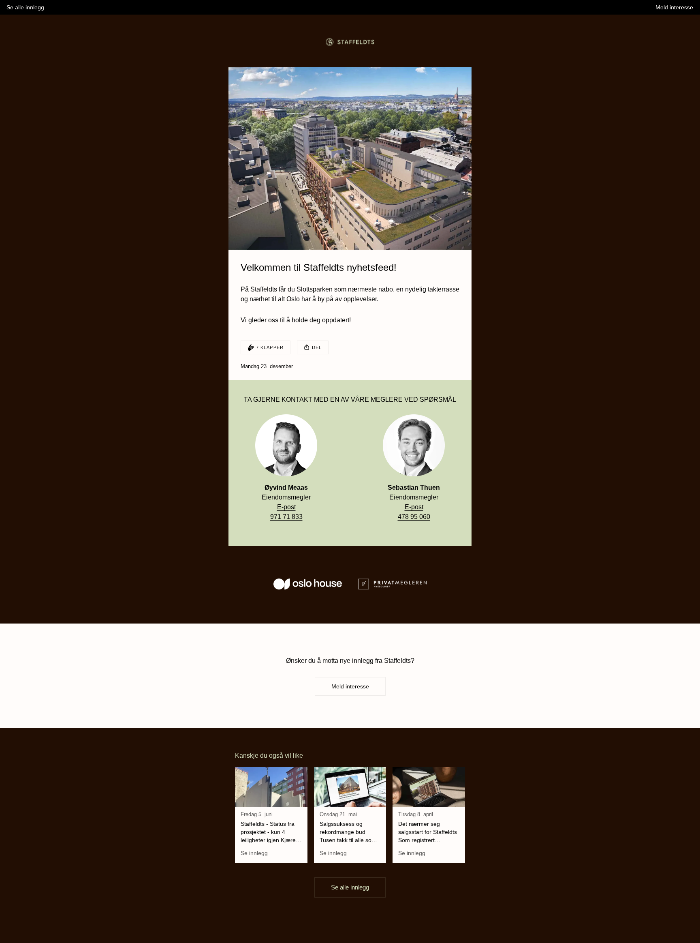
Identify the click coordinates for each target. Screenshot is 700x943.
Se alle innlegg (350, 887)
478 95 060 (414, 516)
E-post (286, 507)
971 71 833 (286, 516)
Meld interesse (350, 686)
